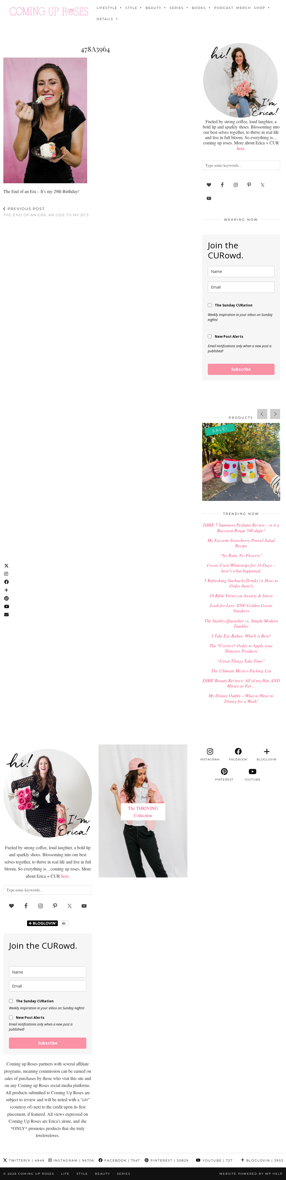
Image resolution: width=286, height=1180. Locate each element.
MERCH (243, 8)
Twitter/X (26, 1160)
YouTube (217, 1160)
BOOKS (199, 8)
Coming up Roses (36, 1174)
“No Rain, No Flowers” (241, 555)
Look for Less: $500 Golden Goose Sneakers (241, 607)
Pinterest (169, 1160)
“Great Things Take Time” (241, 661)
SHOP (259, 8)
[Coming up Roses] (49, 11)
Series (177, 8)
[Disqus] (95, 295)
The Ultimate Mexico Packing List (241, 671)
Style (131, 8)
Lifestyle (107, 8)
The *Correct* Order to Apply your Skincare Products (241, 648)
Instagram (73, 1160)
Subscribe (241, 369)
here (240, 148)
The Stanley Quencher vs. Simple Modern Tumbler (241, 623)
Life (65, 1174)
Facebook (121, 1160)
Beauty (153, 8)
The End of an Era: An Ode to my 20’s (46, 211)
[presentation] (262, 414)
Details (105, 19)
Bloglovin (264, 1160)
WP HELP (274, 1174)
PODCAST (223, 8)
